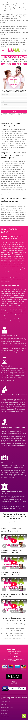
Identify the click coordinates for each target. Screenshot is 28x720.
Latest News (5, 713)
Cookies (19, 697)
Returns (3, 704)
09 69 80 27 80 (14, 661)
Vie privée (24, 697)
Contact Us (4, 710)
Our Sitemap (5, 716)
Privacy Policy (5, 701)
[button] (24, 716)
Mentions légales (13, 697)
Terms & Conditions (7, 707)
